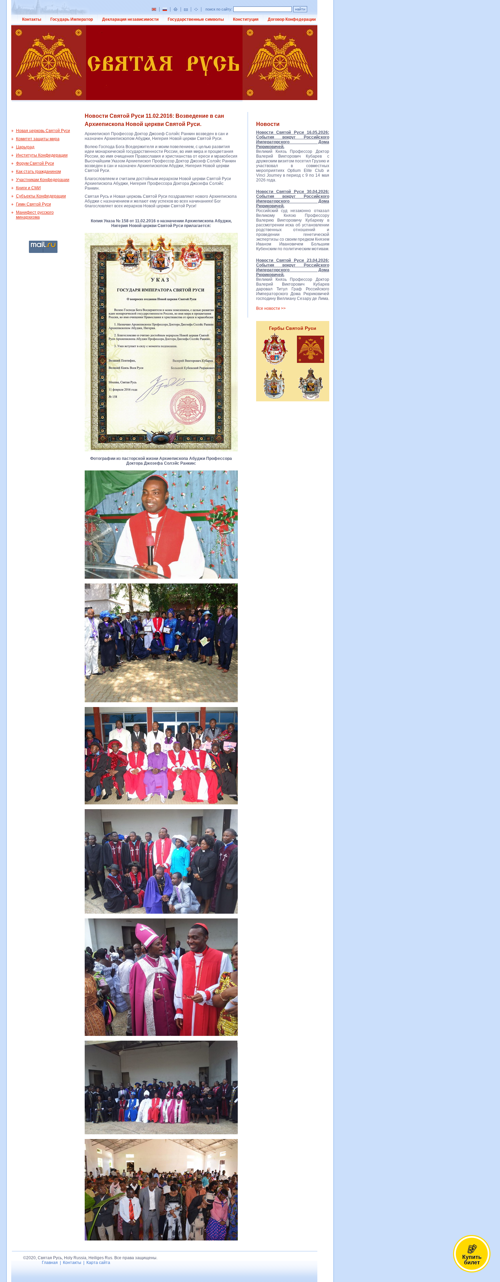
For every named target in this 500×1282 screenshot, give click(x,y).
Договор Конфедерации (292, 19)
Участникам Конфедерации (42, 179)
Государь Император (71, 19)
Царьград (25, 147)
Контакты (31, 19)
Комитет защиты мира (38, 139)
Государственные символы (196, 19)
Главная (50, 1262)
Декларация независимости (130, 19)
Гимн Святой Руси (33, 204)
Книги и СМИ (28, 188)
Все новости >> (271, 308)
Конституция (246, 19)
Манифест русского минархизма (35, 215)
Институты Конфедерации (42, 155)
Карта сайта (98, 1262)
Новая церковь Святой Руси (43, 130)
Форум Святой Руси (35, 163)
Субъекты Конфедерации (41, 196)
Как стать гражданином (38, 171)
